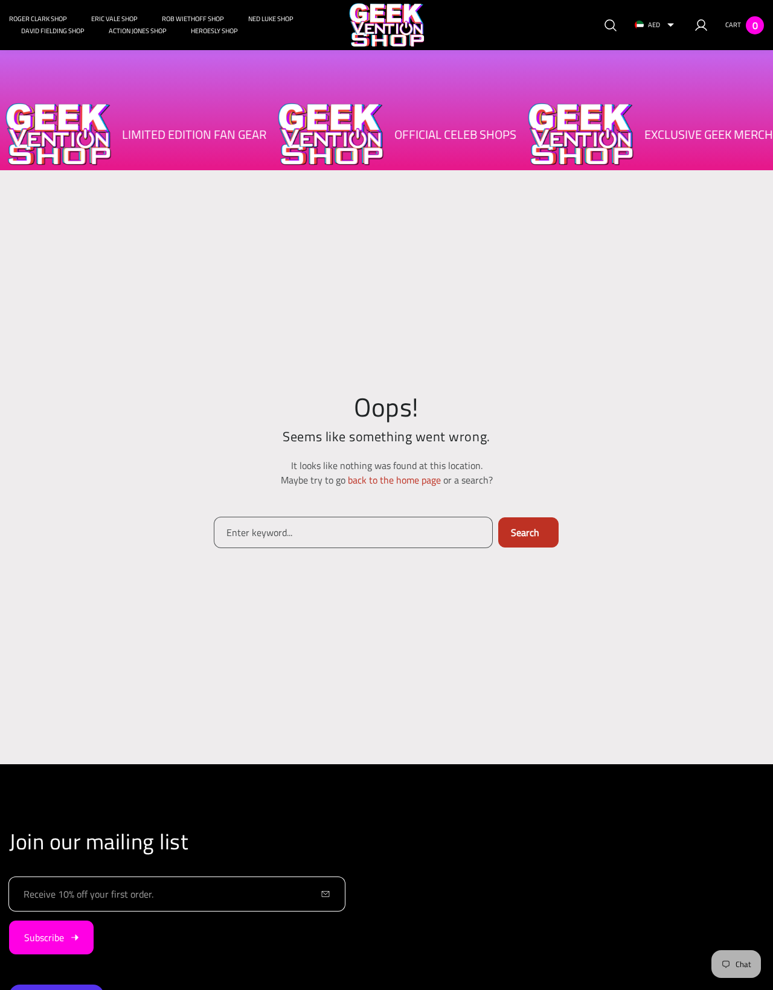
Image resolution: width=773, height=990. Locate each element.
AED (654, 25)
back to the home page (394, 480)
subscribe (44, 937)
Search (525, 532)
